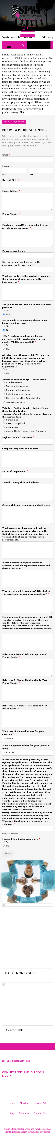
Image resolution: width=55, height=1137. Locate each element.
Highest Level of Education (18, 437)
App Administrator (16, 402)
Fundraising (12, 420)
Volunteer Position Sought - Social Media (24, 380)
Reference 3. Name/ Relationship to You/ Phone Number (24, 707)
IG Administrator (14, 383)
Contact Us (40, 1113)
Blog (11, 1113)
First (4, 175)
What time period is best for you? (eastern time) (25, 747)
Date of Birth (10, 180)
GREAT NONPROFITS (21, 973)
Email (6, 155)
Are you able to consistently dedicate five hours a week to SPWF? (24, 322)
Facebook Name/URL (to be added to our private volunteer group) (25, 226)
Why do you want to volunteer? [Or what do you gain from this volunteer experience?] (26, 592)
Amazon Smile (15, 1030)
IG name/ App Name (13, 251)
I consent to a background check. (21, 839)
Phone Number (11, 214)
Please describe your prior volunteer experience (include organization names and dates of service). (26, 566)
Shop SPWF (40, 1103)
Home (11, 1103)
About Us (24, 1103)
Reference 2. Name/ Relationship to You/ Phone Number (24, 681)
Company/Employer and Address (21, 449)
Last (31, 175)
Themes (46, 1132)
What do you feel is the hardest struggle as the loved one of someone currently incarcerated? (26, 279)
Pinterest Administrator (18, 390)
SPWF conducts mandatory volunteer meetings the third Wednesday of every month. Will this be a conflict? (23, 339)
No (7, 330)
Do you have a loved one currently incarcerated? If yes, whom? (21, 263)
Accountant (12, 428)
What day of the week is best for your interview (23, 733)
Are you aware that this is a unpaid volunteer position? (26, 306)
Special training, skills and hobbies (21, 482)
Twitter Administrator (17, 386)
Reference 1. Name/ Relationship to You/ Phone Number (24, 656)
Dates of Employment (15, 471)
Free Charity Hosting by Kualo (16, 1061)
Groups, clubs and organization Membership (26, 505)
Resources (24, 1113)
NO (8, 315)
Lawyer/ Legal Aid (15, 424)
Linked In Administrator (18, 394)
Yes (7, 311)
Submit (7, 854)
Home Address (11, 191)
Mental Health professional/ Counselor (26, 431)
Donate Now (30, 29)
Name (6, 166)
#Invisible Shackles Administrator (23, 398)
